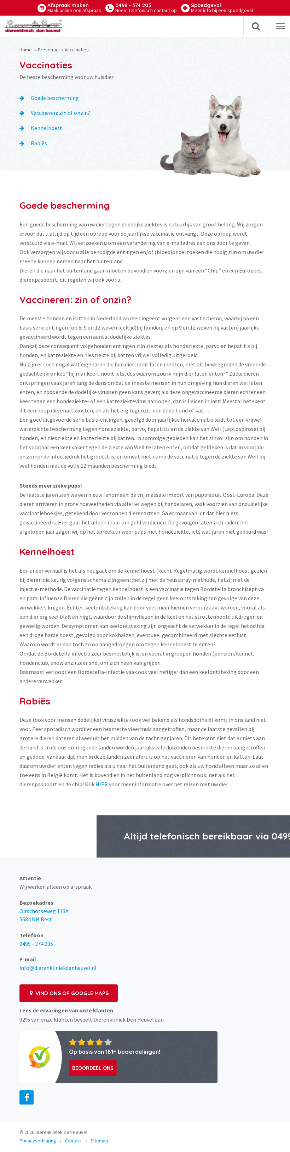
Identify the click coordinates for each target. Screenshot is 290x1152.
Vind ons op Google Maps (71, 993)
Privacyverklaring (37, 1140)
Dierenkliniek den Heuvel (61, 1132)
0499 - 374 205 (146, 8)
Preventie (48, 49)
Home (25, 49)
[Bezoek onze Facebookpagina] (26, 1097)
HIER (101, 784)
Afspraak (74, 8)
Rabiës (39, 143)
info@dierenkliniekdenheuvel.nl (58, 967)
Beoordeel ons (93, 1068)
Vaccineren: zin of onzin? (60, 112)
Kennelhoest (46, 127)
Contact (73, 1140)
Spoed (222, 8)
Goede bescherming (55, 97)
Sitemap (99, 1140)
